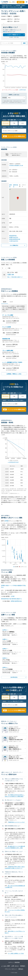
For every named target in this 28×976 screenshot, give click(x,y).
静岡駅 (6, 521)
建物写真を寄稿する (16, 155)
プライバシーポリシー (11, 969)
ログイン (10, 962)
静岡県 (23, 5)
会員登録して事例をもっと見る (14, 373)
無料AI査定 (20, 2)
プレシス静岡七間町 (7, 350)
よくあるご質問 (5, 966)
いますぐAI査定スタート (14, 34)
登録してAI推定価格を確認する (14, 277)
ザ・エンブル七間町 (7, 315)
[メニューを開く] (26, 2)
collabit (15, 972)
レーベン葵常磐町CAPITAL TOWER (12, 362)
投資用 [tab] (11, 301)
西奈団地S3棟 (6, 338)
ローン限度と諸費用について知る (16, 953)
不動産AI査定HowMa (7, 5)
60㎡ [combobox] (9, 97)
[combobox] (11, 43)
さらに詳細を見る (14, 245)
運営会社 (20, 969)
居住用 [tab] (4, 301)
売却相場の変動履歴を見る (15, 165)
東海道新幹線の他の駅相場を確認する (11, 598)
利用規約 (22, 966)
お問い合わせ (15, 966)
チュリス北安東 (6, 327)
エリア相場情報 (16, 5)
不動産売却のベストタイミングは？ (16, 822)
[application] (14, 77)
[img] (14, 449)
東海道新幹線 (13, 235)
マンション (6, 123)
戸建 (14, 123)
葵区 (7, 7)
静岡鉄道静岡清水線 (14, 239)
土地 (22, 123)
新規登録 (17, 962)
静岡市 (3, 7)
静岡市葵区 (15, 185)
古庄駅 (12, 596)
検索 (24, 43)
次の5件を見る (14, 677)
